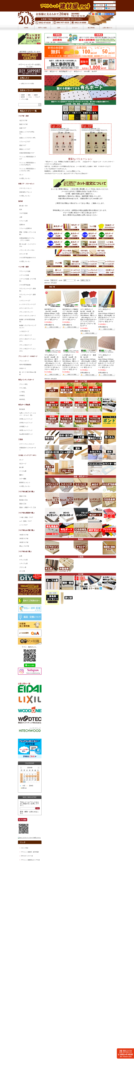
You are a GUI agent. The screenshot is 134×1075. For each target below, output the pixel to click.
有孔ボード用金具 (24, 404)
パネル (30, 97)
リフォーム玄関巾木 (25, 228)
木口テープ (22, 463)
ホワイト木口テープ (25, 335)
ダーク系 (22, 571)
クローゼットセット (25, 188)
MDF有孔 (22, 399)
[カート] (98, 5)
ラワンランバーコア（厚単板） (27, 290)
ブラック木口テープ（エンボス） (27, 350)
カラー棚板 (22, 478)
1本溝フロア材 (23, 535)
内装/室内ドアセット (25, 192)
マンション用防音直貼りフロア (27, 158)
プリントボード (24, 361)
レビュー (75, 27)
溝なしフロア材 (24, 546)
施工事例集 (91, 27)
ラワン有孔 (22, 388)
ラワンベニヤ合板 (24, 271)
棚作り (21, 475)
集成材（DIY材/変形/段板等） (27, 320)
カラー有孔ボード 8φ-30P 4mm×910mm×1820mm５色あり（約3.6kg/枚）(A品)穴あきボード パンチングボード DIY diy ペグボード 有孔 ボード (106, 315)
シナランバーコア (24, 300)
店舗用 (23, 95)
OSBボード (22, 368)
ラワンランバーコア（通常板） (27, 296)
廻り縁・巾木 (23, 206)
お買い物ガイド (107, 27)
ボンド (21, 174)
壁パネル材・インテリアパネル (27, 245)
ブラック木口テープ (25, 345)
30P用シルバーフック (25, 430)
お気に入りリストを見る (27, 83)
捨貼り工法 (22, 496)
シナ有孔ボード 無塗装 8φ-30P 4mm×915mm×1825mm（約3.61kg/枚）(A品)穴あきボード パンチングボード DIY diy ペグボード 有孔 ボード (88, 361)
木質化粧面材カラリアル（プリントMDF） (26, 239)
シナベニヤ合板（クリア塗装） (27, 280)
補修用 (36, 95)
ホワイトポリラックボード (27, 315)
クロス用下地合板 (24, 285)
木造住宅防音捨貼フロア (26, 153)
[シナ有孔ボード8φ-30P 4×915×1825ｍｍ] (88, 352)
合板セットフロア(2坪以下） (26, 133)
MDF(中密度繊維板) (25, 364)
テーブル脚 (22, 471)
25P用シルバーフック (25, 419)
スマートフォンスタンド (26, 444)
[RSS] (22, 820)
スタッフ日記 (24, 848)
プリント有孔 (23, 384)
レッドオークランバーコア (27, 304)
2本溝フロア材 (23, 538)
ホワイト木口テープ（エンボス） (27, 340)
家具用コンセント (24, 482)
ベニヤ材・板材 (23, 267)
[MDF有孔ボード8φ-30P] (52, 306)
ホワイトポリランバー (26, 308)
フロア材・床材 (23, 116)
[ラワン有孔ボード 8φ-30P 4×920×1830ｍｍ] (106, 352)
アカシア (37, 97)
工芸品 (20, 439)
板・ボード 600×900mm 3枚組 (27, 373)
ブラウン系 (22, 567)
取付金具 (22, 409)
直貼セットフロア (24, 149)
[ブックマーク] (98, 9)
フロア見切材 (23, 213)
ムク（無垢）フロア (25, 521)
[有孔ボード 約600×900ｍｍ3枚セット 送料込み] (88, 306)
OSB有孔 (22, 395)
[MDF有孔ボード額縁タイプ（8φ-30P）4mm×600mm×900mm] (70, 306)
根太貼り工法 (23, 500)
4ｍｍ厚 (87, 71)
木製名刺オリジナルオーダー (27, 449)
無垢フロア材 (23, 124)
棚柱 (29, 95)
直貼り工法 (22, 503)
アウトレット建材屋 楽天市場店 (30, 852)
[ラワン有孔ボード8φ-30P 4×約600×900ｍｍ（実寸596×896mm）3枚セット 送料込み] (52, 352)
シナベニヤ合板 (24, 275)
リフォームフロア (24, 141)
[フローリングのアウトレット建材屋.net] (65, 10)
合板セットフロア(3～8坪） (27, 138)
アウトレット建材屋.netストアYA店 (30, 860)
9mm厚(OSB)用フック (26, 434)
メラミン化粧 (24, 99)
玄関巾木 (22, 224)
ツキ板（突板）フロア (26, 517)
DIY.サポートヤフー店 (27, 856)
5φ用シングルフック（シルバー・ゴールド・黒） (27, 414)
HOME (26, 27)
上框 (20, 217)
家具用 (23, 97)
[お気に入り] (110, 9)
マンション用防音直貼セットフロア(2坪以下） (27, 164)
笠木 (20, 209)
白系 (20, 556)
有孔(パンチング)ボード (26, 379)
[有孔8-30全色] (106, 306)
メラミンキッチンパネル (26, 250)
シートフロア (23, 525)
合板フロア (22, 128)
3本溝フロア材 (23, 542)
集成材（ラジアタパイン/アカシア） (27, 326)
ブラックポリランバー (26, 312)
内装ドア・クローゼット (26, 183)
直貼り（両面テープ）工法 (27, 507)
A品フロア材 (23, 120)
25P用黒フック (23, 426)
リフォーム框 (23, 221)
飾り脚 (21, 467)
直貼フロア (22, 145)
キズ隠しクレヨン (24, 178)
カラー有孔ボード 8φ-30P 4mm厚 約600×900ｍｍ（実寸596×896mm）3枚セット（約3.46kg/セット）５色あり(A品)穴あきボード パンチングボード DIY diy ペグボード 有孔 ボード (88, 317)
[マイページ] (110, 5)
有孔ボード (78, 71)
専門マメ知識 (42, 27)
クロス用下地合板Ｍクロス (27, 257)
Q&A (58, 27)
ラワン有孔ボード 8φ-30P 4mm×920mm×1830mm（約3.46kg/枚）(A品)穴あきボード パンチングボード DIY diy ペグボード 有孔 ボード (106, 361)
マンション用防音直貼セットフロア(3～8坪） (27, 170)
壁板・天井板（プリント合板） (27, 233)
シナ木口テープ (24, 331)
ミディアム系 (23, 563)
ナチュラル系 (23, 560)
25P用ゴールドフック (25, 422)
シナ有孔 (22, 392)
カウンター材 (23, 254)
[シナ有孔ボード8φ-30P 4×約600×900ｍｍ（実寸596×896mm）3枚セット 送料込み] (70, 352)
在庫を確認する (49, 325)
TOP (45, 71)
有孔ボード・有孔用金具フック (61, 71)
